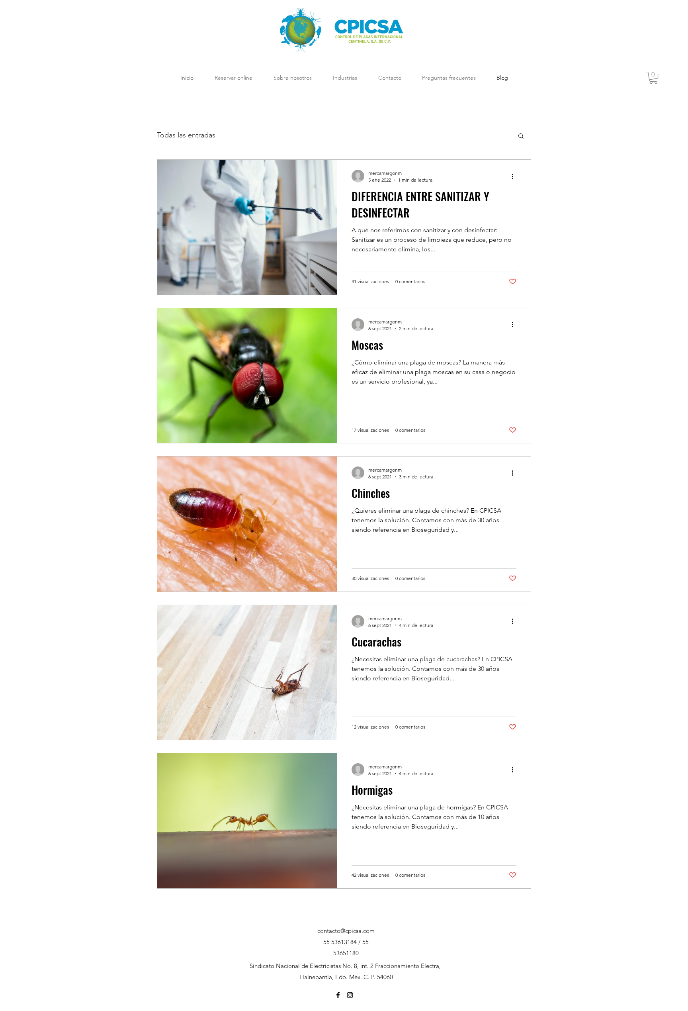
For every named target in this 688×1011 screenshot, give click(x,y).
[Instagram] (350, 995)
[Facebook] (338, 995)
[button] (653, 78)
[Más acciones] (515, 176)
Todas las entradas (186, 135)
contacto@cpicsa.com (346, 931)
